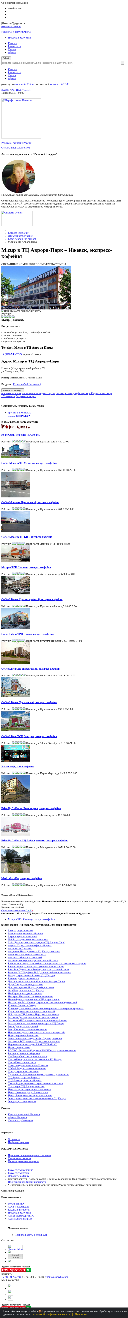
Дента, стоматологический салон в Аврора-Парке (36, 981)
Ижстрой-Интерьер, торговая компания (30, 996)
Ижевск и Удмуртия (19, 37)
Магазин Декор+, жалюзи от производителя (33, 1017)
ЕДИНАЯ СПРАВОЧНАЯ (16, 31)
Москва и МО (16, 1203)
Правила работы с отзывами (31, 1234)
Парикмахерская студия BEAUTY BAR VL (32, 1044)
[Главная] (9, 229)
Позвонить (8, 396)
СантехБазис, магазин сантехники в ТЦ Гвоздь (35, 1059)
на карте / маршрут (13, 390)
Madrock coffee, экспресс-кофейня (21, 878)
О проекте (14, 1139)
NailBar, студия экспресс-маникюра (28, 939)
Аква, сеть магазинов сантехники (27, 954)
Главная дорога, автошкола (23, 978)
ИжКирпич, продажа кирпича (25, 993)
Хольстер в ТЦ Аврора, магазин (26, 1086)
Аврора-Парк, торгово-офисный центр (30, 945)
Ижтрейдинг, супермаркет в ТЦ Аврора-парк (34, 999)
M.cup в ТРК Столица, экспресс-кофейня (26, 567)
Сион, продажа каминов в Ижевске (28, 1065)
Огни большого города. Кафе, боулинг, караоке (35, 1038)
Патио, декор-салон (19, 1047)
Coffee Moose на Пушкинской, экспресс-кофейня (30, 502)
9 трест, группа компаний (22, 936)
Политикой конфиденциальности (27, 1182)
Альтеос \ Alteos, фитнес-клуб (25, 957)
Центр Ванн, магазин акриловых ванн (30, 1095)
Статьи (12, 49)
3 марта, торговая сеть (20, 930)
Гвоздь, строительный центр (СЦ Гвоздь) (31, 975)
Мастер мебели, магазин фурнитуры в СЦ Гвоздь (36, 1023)
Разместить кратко (18, 1173)
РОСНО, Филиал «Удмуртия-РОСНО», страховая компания (42, 1050)
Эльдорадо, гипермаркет (22, 1101)
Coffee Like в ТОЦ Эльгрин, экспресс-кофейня (29, 736)
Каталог (12, 43)
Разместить (14, 46)
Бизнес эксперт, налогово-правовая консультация (36, 966)
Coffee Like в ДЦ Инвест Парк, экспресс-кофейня (30, 668)
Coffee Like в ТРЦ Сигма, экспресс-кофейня (27, 634)
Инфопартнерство (18, 1142)
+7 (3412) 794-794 (11, 1277)
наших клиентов (15, 147)
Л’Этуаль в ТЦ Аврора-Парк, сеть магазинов (33, 1014)
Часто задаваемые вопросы (23, 1161)
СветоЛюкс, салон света (22, 1062)
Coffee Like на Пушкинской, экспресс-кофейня (29, 702)
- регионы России (16, 142)
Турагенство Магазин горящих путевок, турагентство (38, 1074)
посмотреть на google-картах (72, 393)
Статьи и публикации (20, 1120)
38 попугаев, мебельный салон (25, 933)
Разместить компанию (20, 1170)
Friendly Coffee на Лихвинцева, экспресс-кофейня (31, 808)
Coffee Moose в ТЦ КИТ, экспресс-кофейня (26, 536)
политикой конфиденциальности (51, 1314)
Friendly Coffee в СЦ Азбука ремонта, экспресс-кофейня (34, 840)
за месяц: (59, 84)
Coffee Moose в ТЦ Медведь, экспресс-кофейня (29, 463)
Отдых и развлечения (20, 235)
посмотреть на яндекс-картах (38, 393)
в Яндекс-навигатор (100, 393)
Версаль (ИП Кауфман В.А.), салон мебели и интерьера (39, 972)
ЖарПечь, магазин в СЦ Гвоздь (26, 990)
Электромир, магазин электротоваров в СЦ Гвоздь (37, 1098)
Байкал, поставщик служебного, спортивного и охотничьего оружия (47, 963)
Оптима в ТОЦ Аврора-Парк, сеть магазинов (34, 1041)
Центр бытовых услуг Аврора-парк (28, 1092)
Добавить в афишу (18, 1176)
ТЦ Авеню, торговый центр (24, 1077)
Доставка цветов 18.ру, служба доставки (31, 987)
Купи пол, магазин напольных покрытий (31, 1011)
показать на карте (11, 393)
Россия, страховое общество (24, 1053)
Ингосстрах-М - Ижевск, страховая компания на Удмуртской (42, 1002)
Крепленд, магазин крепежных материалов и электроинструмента (46, 1008)
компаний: (24, 84)
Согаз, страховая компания (23, 1071)
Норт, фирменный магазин (23, 1035)
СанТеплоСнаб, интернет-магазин (27, 1056)
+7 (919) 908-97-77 (11, 354)
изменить (11, 26)
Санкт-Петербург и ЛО (21, 1215)
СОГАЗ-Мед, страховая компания (27, 1068)
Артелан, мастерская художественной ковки (33, 960)
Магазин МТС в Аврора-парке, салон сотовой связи (37, 1020)
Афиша (12, 52)
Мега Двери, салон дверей (23, 1026)
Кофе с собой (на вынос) (22, 238)
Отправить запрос (26, 396)
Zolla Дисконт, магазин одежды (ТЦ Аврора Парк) (36, 942)
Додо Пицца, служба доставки (25, 984)
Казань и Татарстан (19, 1209)
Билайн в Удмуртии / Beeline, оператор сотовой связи (38, 969)
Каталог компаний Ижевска (24, 1114)
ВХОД (5, 89)
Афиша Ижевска (17, 1117)
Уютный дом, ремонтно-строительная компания (35, 1083)
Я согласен (80, 1314)
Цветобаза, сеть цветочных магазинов (29, 1089)
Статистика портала (19, 1158)
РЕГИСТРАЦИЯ (20, 89)
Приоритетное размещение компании (29, 1155)
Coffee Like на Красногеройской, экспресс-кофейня (31, 599)
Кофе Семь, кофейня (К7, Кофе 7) (21, 434)
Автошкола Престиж (20, 948)
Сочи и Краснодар (18, 1206)
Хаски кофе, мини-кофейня (17, 766)
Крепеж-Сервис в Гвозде (22, 1005)
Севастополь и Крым (20, 1218)
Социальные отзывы (17, 910)
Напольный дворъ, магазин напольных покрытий (36, 1032)
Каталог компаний (18, 232)
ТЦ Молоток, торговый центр (25, 1080)
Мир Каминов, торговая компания (27, 1029)
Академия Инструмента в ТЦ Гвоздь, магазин (34, 951)
